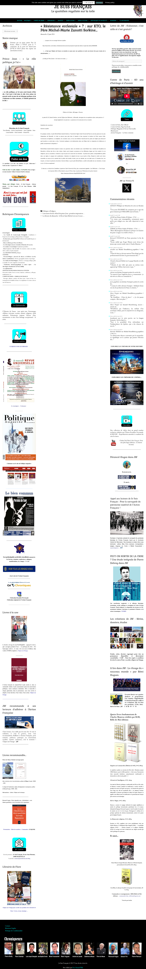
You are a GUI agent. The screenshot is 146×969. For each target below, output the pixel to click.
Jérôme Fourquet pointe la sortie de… (129, 272)
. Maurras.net (114, 131)
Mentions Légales (10, 928)
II (126, 706)
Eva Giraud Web (77, 967)
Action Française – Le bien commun (122, 133)
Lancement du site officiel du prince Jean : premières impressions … (63, 213)
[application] (127, 96)
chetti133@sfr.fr (114, 548)
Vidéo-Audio (70, 20)
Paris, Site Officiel (122, 125)
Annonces (51, 20)
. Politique (113, 129)
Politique (27, 20)
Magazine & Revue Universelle (126, 129)
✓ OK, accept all (88, 2)
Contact (7, 926)
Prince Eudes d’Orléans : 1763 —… (128, 217)
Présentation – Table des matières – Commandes (15, 829)
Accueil (19, 20)
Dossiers (113, 20)
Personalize (99, 2)
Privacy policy (109, 2)
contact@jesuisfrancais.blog (22, 858)
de (116, 125)
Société (60, 20)
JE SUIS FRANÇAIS (73, 6)
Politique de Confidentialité (13, 931)
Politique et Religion (49, 211)
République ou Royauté (99, 20)
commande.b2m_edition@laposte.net (130, 896)
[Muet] (138, 104)
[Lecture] (112, 104)
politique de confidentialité (120, 67)
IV (131, 706)
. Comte (112, 125)
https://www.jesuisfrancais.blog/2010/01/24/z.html (73, 173)
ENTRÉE (123, 611)
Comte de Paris (39, 20)
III (128, 706)
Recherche (125, 20)
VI (135, 706)
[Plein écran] (141, 104)
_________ (19, 655)
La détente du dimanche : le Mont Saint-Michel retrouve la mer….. (63, 216)
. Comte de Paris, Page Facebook (120, 127)
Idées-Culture (82, 20)
